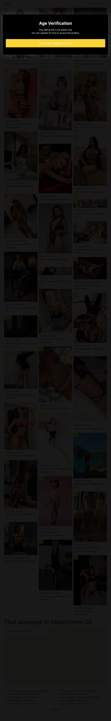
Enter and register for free (55, 43)
